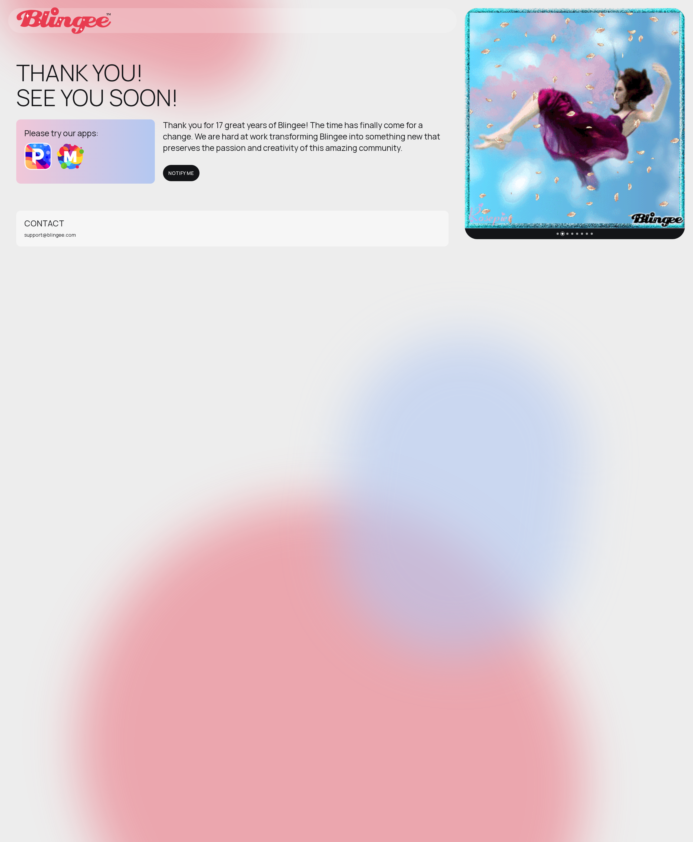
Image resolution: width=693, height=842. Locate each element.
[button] (558, 234)
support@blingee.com (50, 235)
